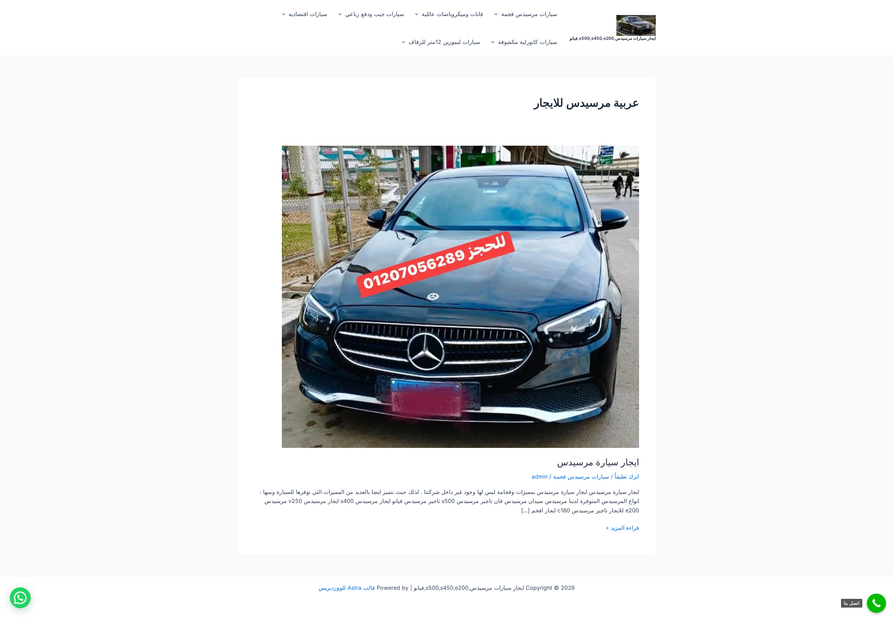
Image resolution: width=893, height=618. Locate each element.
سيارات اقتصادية (307, 13)
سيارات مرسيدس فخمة (529, 13)
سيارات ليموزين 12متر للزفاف (444, 41)
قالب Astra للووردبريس (346, 587)
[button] (497, 14)
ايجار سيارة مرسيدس (598, 462)
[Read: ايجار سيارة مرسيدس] (460, 296)
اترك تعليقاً (627, 476)
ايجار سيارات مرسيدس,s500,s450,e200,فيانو (613, 38)
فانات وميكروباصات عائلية (452, 13)
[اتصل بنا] (876, 603)
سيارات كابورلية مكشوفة (527, 41)
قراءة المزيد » (622, 527)
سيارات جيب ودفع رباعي (374, 13)
